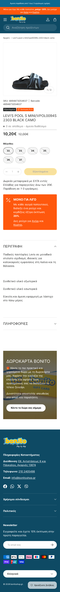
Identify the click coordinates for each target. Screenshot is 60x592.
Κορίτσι (35, 12)
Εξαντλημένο (40, 171)
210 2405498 (27, 471)
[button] (54, 19)
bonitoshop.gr (17, 584)
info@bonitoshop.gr (24, 477)
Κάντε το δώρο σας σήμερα (26, 407)
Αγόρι (26, 12)
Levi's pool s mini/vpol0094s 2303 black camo (34, 38)
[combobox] (30, 27)
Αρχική (6, 38)
